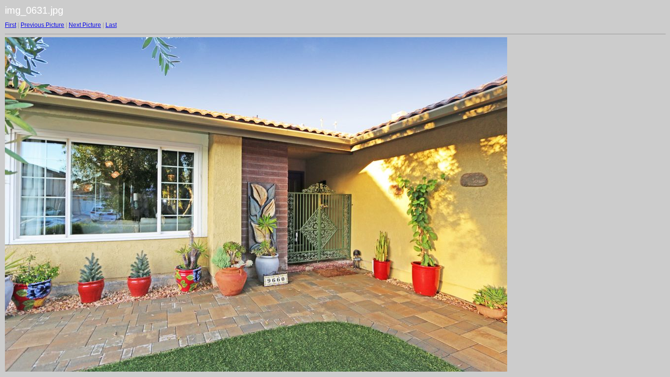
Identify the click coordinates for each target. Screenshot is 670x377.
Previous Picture (42, 25)
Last (111, 25)
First (10, 25)
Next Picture (85, 25)
